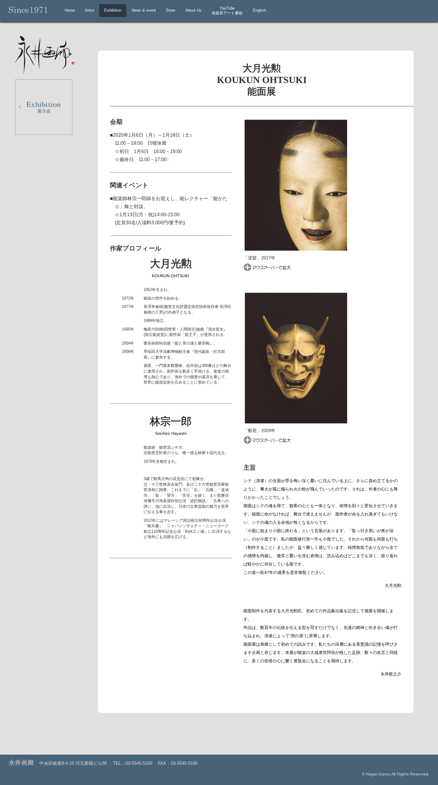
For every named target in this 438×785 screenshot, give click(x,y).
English (259, 10)
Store (170, 10)
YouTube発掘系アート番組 (227, 10)
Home (70, 10)
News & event (144, 10)
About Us (193, 10)
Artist (89, 10)
